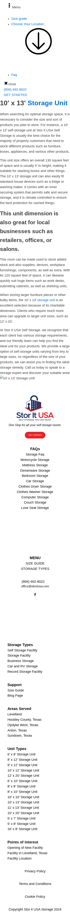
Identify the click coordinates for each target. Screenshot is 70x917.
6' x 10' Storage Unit (22, 781)
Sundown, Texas (19, 735)
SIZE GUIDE (35, 563)
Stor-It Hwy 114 (30, 77)
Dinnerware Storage (35, 470)
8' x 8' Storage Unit (21, 786)
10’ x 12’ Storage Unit (23, 770)
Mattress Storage (35, 465)
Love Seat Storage (35, 508)
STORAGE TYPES (35, 569)
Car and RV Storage (22, 666)
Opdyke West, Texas (22, 725)
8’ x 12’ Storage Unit (22, 760)
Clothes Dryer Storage (35, 486)
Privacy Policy (35, 871)
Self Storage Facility (22, 650)
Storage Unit (48, 103)
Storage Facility (19, 655)
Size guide (19, 19)
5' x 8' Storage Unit (21, 824)
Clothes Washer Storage (35, 492)
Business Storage (20, 661)
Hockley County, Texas (24, 719)
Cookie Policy (35, 896)
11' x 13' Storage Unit (23, 808)
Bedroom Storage (35, 476)
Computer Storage (35, 497)
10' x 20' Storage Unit (23, 813)
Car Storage (35, 481)
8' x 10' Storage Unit (22, 792)
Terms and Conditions (35, 884)
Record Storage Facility (24, 671)
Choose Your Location (27, 24)
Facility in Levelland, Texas (27, 853)
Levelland (14, 714)
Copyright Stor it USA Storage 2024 (35, 909)
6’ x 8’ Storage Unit (21, 754)
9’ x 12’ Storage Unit (22, 765)
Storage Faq (35, 454)
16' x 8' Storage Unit (22, 829)
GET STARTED (15, 95)
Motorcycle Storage (35, 460)
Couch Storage (35, 502)
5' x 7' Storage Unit (21, 818)
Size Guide (15, 690)
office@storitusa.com (35, 586)
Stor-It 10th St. (29, 83)
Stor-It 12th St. (29, 88)
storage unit (46, 300)
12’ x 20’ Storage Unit (23, 775)
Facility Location (19, 858)
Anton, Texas (17, 730)
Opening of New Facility (25, 848)
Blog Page (15, 695)
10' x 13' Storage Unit (23, 802)
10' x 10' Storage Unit (23, 797)
